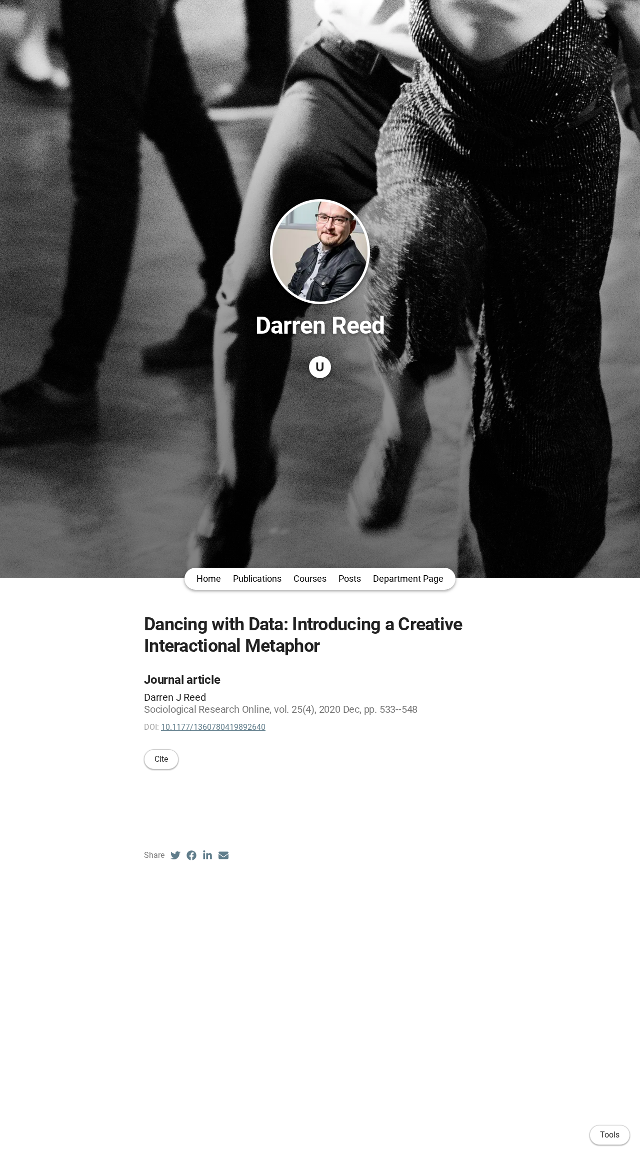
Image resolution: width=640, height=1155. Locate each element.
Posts (349, 578)
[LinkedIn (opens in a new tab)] (207, 855)
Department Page (408, 578)
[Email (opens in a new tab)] (223, 855)
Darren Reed (320, 325)
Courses (310, 578)
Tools (610, 1134)
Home (208, 578)
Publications (257, 578)
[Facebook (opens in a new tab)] (191, 855)
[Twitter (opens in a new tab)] (175, 855)
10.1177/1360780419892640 (213, 727)
